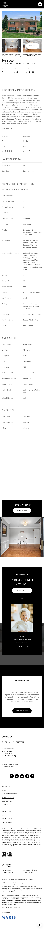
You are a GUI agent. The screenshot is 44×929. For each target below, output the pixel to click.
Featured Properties (10, 794)
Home (4, 790)
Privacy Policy (28, 872)
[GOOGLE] (27, 776)
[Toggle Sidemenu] (40, 4)
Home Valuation (8, 797)
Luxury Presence (8, 872)
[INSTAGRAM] (12, 776)
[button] (22, 710)
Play (22, 24)
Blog (4, 815)
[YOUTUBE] (17, 776)
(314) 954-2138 (23, 647)
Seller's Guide (7, 822)
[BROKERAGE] (32, 776)
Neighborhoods (8, 801)
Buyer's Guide (7, 819)
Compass (4, 830)
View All (32, 46)
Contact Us (6, 805)
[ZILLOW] (22, 776)
